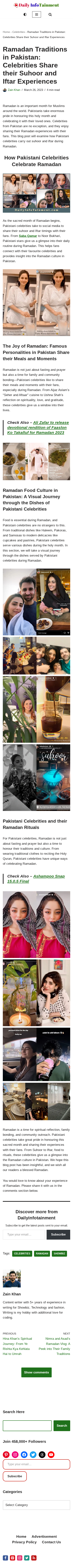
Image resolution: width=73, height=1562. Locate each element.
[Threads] (42, 1454)
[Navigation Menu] (36, 14)
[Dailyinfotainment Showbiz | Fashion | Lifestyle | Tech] (36, 5)
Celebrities (18, 31)
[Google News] (33, 1558)
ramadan (42, 1253)
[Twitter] (33, 1454)
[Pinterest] (6, 1454)
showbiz (59, 1253)
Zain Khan (14, 89)
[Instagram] (15, 1454)
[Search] (50, 14)
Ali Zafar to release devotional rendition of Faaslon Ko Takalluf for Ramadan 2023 (38, 427)
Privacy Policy (24, 1542)
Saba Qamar (28, 236)
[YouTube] (51, 1454)
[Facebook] (24, 1454)
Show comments (36, 1372)
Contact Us (51, 1542)
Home (6, 31)
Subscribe (58, 1234)
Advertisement (44, 1536)
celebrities (22, 1253)
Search (62, 1425)
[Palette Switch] (25, 14)
